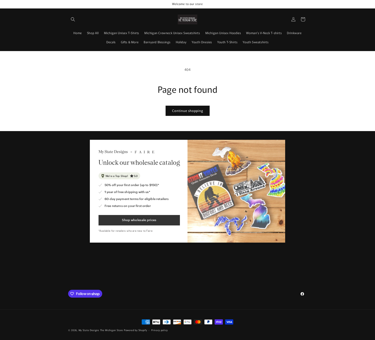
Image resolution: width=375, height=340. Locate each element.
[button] (73, 19)
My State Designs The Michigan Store (101, 330)
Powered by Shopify (135, 330)
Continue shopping (187, 110)
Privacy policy (159, 330)
